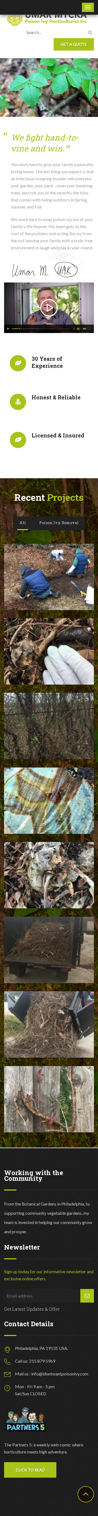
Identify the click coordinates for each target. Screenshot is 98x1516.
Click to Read (30, 1470)
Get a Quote (74, 44)
